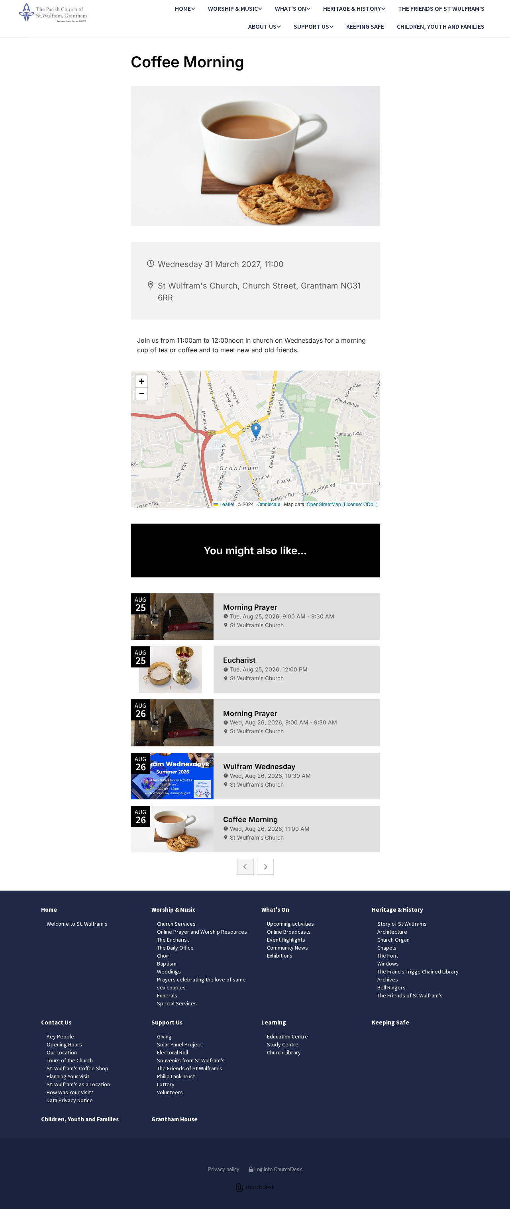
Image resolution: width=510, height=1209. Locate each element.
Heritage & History (352, 8)
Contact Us (56, 1022)
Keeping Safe (365, 26)
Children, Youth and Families (440, 26)
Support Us (311, 26)
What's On (290, 8)
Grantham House (174, 1119)
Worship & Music (233, 8)
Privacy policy (223, 1169)
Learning (273, 1022)
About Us (262, 26)
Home (183, 8)
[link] (185, 9)
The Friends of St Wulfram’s (441, 8)
